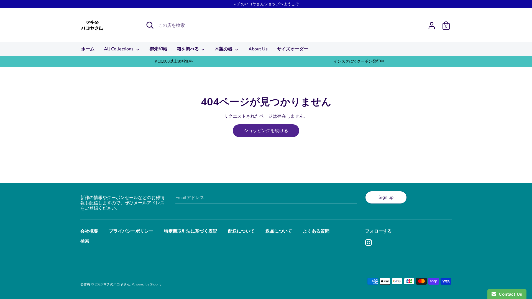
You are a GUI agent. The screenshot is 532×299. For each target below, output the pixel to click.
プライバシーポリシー (131, 231)
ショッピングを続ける (266, 131)
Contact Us (509, 294)
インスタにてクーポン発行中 (359, 61)
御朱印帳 (158, 49)
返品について (278, 231)
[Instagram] (369, 243)
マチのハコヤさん (116, 284)
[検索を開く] (149, 25)
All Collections (119, 49)
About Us (258, 49)
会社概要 (89, 231)
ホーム (87, 49)
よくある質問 (316, 231)
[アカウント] (431, 23)
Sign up (385, 197)
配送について (241, 231)
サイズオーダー (292, 49)
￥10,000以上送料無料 (173, 61)
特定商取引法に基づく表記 (190, 231)
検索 (84, 241)
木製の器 (224, 49)
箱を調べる (188, 49)
